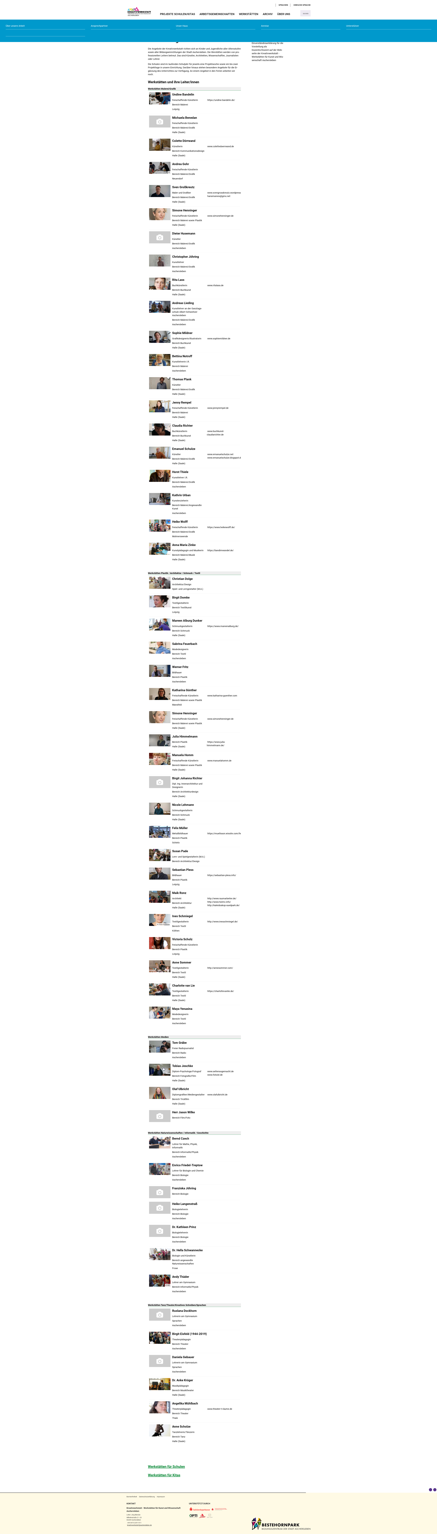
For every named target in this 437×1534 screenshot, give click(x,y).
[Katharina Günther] (194, 698)
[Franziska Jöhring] (194, 1192)
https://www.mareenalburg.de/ (223, 626)
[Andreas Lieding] (194, 314)
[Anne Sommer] (194, 970)
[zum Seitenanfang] (434, 1489)
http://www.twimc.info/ (219, 902)
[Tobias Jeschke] (194, 1073)
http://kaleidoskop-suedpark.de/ (223, 905)
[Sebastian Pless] (194, 877)
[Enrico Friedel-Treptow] (194, 1173)
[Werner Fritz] (194, 674)
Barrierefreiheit (132, 1497)
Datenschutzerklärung (147, 1497)
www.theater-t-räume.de (219, 1409)
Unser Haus (182, 25)
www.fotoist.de (215, 1074)
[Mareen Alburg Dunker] (194, 628)
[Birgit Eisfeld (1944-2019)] (194, 1341)
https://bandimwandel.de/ (220, 550)
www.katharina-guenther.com (222, 695)
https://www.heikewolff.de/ (221, 527)
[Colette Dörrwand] (194, 148)
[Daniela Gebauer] (194, 1365)
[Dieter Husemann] (194, 241)
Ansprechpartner (99, 25)
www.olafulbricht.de (217, 1094)
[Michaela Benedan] (194, 125)
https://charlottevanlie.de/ (220, 991)
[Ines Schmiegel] (194, 924)
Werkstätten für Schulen (166, 1467)
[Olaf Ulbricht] (194, 1097)
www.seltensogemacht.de (220, 1071)
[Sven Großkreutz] (194, 195)
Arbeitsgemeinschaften (216, 14)
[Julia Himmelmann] (194, 741)
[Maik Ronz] (194, 900)
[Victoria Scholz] (194, 947)
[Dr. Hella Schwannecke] (194, 1259)
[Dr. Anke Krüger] (194, 1388)
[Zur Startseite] (140, 13)
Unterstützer (352, 25)
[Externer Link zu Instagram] (272, 5)
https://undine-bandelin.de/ (221, 100)
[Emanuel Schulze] (194, 456)
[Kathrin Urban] (194, 504)
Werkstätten (248, 14)
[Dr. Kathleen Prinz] (194, 1235)
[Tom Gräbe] (194, 1050)
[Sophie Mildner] (194, 340)
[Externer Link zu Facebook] (271, 5)
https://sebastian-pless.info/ (221, 875)
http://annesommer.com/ (220, 968)
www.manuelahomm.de (219, 760)
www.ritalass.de (215, 285)
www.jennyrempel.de (218, 408)
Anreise (265, 25)
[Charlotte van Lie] (194, 993)
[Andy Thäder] (194, 1284)
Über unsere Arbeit (15, 25)
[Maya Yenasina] (194, 1016)
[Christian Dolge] (194, 584)
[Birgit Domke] (194, 605)
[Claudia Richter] (194, 433)
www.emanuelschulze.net (220, 454)
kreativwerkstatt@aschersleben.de (139, 1525)
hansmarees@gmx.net (218, 196)
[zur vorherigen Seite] (430, 1489)
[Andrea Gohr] (194, 172)
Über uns (283, 14)
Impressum (161, 1497)
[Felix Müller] (194, 836)
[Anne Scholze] (194, 1434)
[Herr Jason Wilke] (194, 1116)
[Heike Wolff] (194, 529)
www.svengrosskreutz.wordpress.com (226, 192)
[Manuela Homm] (194, 763)
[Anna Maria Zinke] (194, 552)
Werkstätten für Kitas (164, 1475)
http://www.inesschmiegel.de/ (222, 921)
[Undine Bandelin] (194, 102)
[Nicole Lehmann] (194, 812)
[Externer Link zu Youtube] (269, 5)
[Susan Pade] (194, 856)
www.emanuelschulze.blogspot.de (224, 457)
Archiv (268, 14)
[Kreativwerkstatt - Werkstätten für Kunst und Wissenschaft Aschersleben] (156, 1516)
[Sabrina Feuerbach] (194, 651)
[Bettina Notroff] (194, 364)
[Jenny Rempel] (194, 410)
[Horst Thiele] (194, 479)
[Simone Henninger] (194, 218)
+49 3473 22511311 (134, 1523)
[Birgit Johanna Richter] (194, 787)
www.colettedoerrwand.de (220, 146)
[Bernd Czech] (194, 1147)
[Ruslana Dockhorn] (194, 1318)
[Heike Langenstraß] (194, 1211)
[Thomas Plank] (194, 387)
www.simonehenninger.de (220, 215)
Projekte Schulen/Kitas (177, 14)
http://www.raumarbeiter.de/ (221, 898)
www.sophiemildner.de (218, 338)
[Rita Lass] (194, 287)
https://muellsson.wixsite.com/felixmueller (229, 833)
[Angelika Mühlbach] (194, 1411)
